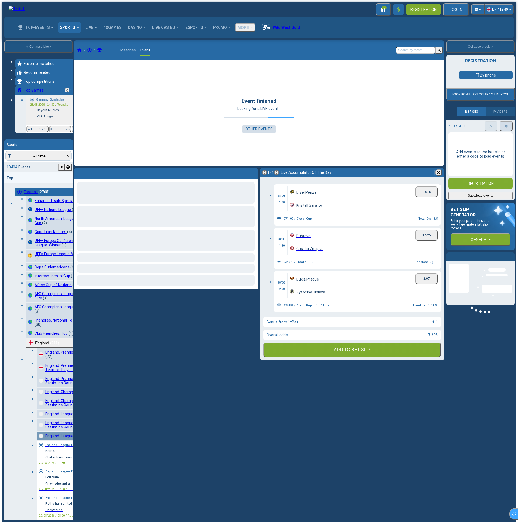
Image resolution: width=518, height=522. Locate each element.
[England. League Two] (99, 50)
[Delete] (438, 172)
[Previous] (67, 90)
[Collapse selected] (61, 167)
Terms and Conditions (482, 127)
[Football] (89, 50)
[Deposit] (398, 9)
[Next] (276, 172)
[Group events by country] (68, 167)
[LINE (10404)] (79, 50)
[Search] (439, 50)
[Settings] (478, 9)
